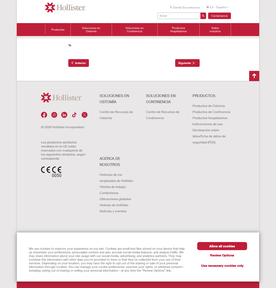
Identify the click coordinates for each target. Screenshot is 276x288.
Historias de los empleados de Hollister (116, 177)
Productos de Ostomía (209, 106)
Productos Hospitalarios (178, 29)
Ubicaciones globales (115, 199)
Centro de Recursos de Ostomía (116, 115)
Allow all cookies (222, 246)
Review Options (222, 255)
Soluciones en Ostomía (91, 29)
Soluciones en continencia (161, 98)
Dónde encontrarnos (186, 7)
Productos (57, 29)
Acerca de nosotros (110, 161)
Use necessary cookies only (222, 265)
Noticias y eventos (113, 211)
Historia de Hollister (114, 205)
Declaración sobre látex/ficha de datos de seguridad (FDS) (209, 136)
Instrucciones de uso (208, 124)
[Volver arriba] (254, 76)
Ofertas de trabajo (113, 187)
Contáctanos (219, 15)
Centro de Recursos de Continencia (162, 115)
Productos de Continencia (211, 112)
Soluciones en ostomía (114, 98)
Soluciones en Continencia (134, 29)
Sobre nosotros (215, 29)
